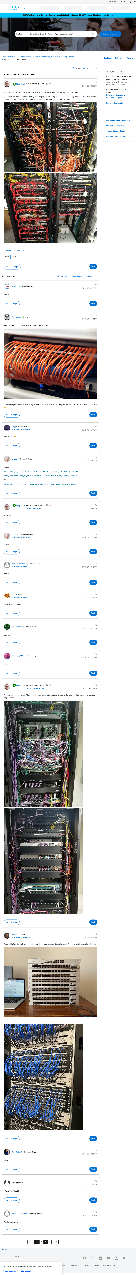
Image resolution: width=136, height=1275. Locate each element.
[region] (31, 1268)
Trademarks (85, 1265)
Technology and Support (28, 57)
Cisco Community (8, 57)
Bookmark (108, 58)
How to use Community (115, 95)
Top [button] (5, 1250)
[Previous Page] (29, 1242)
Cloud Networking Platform (63, 57)
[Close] (60, 1265)
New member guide (114, 98)
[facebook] (84, 1258)
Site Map (96, 1265)
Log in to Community (115, 103)
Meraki (14, 257)
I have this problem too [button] (15, 250)
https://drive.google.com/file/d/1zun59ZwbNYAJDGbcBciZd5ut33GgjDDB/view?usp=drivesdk (41, 471)
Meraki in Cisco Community (117, 121)
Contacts (16, 1256)
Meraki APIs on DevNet (115, 136)
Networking (45, 57)
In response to (22, 429)
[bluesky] (124, 1258)
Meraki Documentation (115, 126)
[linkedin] (100, 1258)
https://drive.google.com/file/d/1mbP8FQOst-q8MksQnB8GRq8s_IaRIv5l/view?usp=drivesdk (40, 484)
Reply (93, 266)
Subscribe (119, 58)
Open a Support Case (115, 131)
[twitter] (92, 1258)
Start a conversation (110, 34)
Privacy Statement (9, 1271)
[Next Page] (57, 1242)
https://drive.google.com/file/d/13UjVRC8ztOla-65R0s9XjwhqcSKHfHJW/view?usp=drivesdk (40, 476)
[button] (6, 266)
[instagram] (116, 1258)
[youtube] (108, 1258)
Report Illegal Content (109, 1265)
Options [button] (129, 58)
